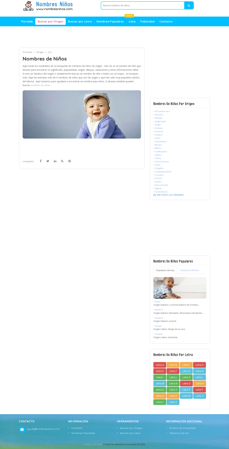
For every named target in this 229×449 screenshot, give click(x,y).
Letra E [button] (160, 371)
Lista (131, 20)
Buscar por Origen (50, 21)
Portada (27, 21)
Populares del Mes (189, 270)
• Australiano (159, 141)
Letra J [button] (173, 377)
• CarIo (156, 301)
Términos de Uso (179, 433)
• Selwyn (157, 325)
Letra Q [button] (160, 389)
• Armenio (158, 131)
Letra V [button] (173, 395)
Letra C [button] (186, 364)
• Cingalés (158, 168)
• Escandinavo (160, 191)
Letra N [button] (173, 383)
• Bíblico (157, 148)
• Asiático (158, 134)
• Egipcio (157, 188)
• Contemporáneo (162, 171)
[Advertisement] (114, 37)
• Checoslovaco (161, 161)
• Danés (157, 181)
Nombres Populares (110, 21)
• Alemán (157, 117)
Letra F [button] (173, 371)
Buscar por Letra (80, 21)
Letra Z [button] (173, 402)
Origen (40, 52)
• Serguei (158, 333)
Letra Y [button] (160, 402)
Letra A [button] (160, 364)
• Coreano (158, 174)
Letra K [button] (186, 377)
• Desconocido (160, 184)
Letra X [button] (200, 395)
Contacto (166, 21)
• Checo (157, 158)
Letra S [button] (186, 389)
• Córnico (157, 178)
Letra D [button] (199, 364)
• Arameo (158, 128)
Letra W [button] (186, 395)
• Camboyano (160, 151)
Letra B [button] (173, 364)
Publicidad (147, 21)
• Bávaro (157, 144)
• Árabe (157, 124)
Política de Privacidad (182, 428)
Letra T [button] (200, 389)
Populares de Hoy (165, 270)
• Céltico (157, 154)
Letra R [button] (173, 389)
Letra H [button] (199, 371)
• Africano (158, 114)
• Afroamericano (161, 111)
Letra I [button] (159, 377)
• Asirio (156, 138)
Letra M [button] (160, 383)
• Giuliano (158, 317)
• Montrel (158, 309)
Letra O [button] (186, 383)
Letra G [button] (186, 371)
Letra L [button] (199, 377)
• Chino (157, 164)
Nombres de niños (93, 444)
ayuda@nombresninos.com (43, 428)
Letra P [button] (200, 383)
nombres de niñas (41, 85)
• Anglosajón (159, 121)
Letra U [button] (160, 395)
